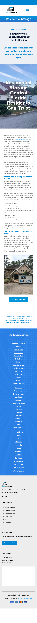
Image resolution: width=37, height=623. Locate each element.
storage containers (22, 139)
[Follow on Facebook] (2, 496)
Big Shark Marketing (25, 598)
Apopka (18, 347)
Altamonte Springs (18, 344)
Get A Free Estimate (18, 299)
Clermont (18, 371)
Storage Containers (10, 508)
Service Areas (8, 516)
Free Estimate (9, 543)
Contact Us (8, 522)
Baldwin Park (18, 356)
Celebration (18, 368)
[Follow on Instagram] (6, 496)
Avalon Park (18, 350)
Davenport (18, 380)
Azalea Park (18, 353)
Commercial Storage (10, 513)
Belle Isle (18, 359)
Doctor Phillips (18, 383)
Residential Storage (10, 511)
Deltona (18, 377)
